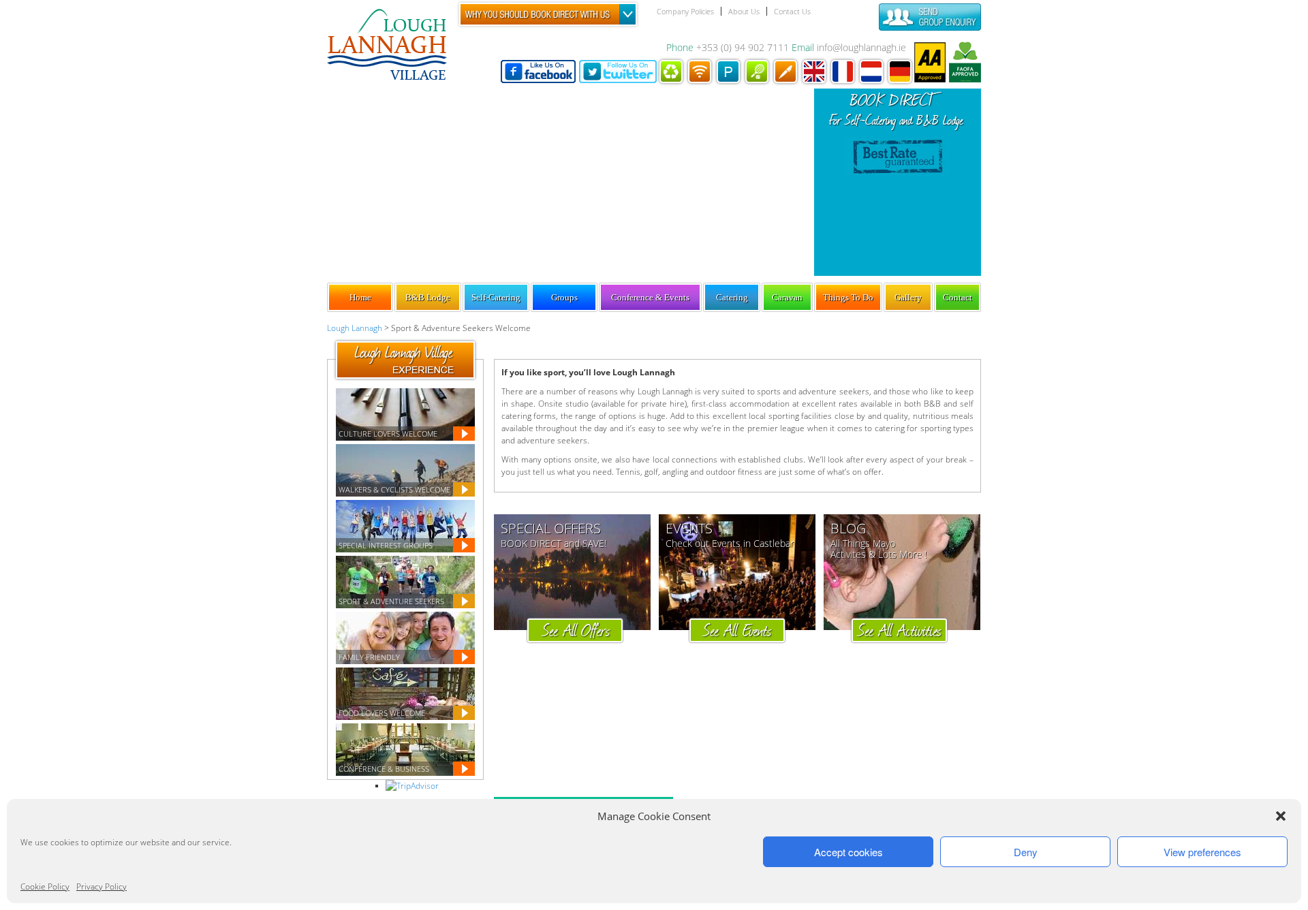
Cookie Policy (44, 886)
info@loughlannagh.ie (861, 47)
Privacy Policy (101, 886)
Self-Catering (495, 297)
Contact (957, 297)
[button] (1281, 816)
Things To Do (848, 297)
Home (360, 297)
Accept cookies (848, 852)
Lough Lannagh (354, 328)
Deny (1026, 852)
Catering (732, 297)
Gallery (908, 297)
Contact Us (792, 11)
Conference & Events (650, 297)
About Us (744, 11)
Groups (564, 297)
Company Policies (685, 11)
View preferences (1202, 852)
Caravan (787, 297)
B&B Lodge (427, 297)
